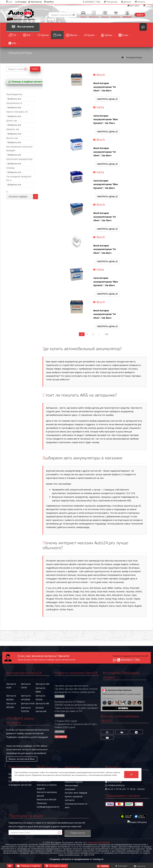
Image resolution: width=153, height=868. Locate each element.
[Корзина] (144, 5)
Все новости (61, 737)
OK (131, 774)
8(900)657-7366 (130, 659)
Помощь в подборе (30, 865)
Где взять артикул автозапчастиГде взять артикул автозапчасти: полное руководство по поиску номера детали (76, 689)
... (99, 334)
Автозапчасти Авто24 (98, 842)
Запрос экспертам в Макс (22, 759)
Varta (100, 107)
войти (140, 14)
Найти (35, 68)
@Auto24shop (114, 781)
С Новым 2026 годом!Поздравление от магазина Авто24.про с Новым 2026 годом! (76, 724)
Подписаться (77, 832)
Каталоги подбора (18, 196)
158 (106, 334)
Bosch (100, 75)
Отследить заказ (57, 865)
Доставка (134, 5)
